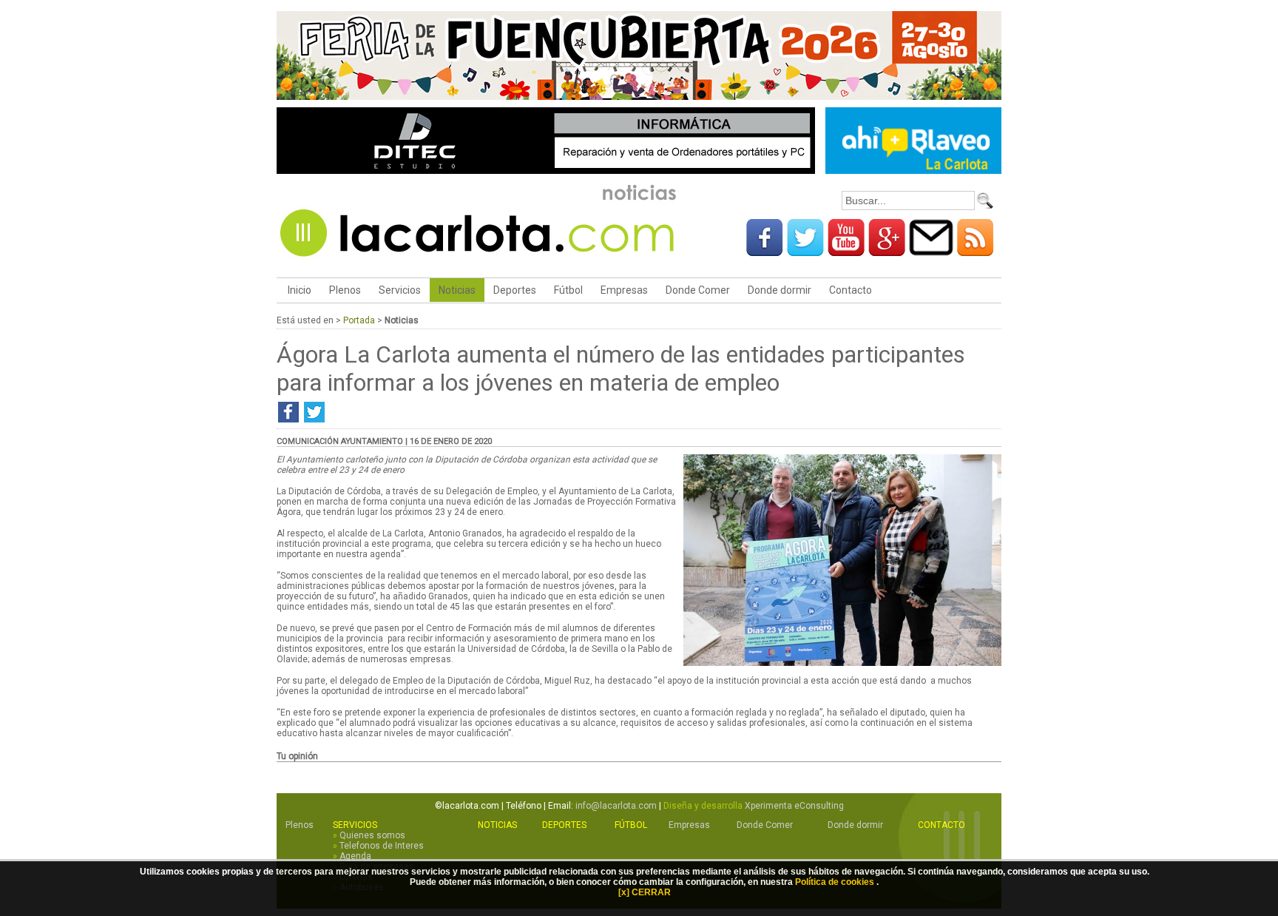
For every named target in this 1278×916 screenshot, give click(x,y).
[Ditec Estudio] (546, 171)
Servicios (400, 290)
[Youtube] (846, 251)
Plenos (345, 290)
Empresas (624, 290)
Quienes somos (372, 835)
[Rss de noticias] (975, 251)
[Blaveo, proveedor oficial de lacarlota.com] (913, 171)
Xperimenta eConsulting (794, 806)
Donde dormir (779, 290)
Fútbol (568, 290)
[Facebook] (764, 251)
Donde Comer (698, 290)
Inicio (298, 290)
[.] (842, 663)
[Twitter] (805, 251)
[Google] (886, 251)
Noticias (457, 290)
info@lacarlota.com (616, 806)
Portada (359, 320)
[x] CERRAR (644, 892)
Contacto (850, 290)
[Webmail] (931, 251)
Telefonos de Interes (381, 846)
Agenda (355, 856)
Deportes (514, 290)
